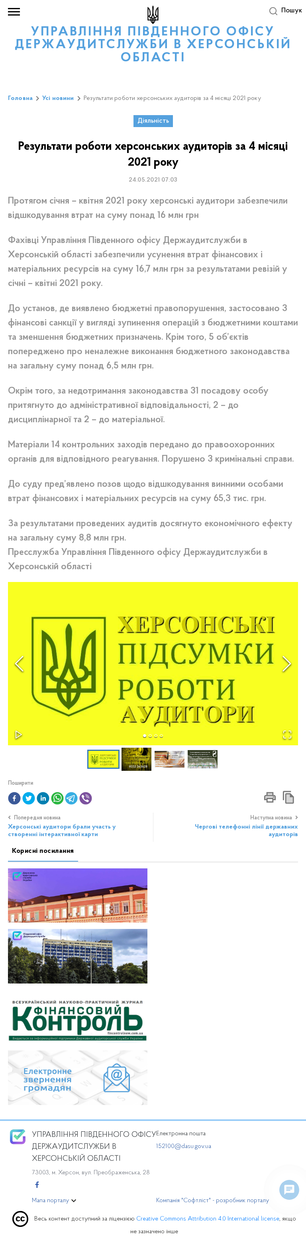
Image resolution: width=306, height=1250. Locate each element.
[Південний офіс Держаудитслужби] (77, 955)
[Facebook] (37, 1185)
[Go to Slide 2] (150, 735)
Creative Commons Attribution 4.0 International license (207, 1219)
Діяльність (153, 121)
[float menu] (289, 1190)
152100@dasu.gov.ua (183, 1146)
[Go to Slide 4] (161, 735)
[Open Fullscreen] (287, 734)
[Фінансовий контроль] (77, 1016)
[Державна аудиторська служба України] (77, 894)
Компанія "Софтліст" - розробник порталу (212, 1200)
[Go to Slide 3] (155, 735)
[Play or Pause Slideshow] (18, 734)
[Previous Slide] (19, 663)
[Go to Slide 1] (144, 735)
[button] (153, 663)
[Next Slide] (287, 663)
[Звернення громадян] (77, 1077)
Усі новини (58, 98)
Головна (20, 98)
